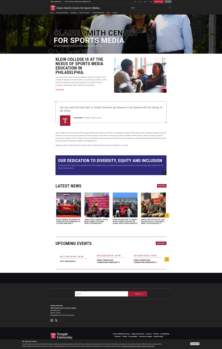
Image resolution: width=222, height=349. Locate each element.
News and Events (85, 12)
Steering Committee (62, 12)
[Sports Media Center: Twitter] (56, 320)
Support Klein (159, 1)
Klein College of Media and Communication (78, 1)
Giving (108, 12)
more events (161, 243)
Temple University (55, 1)
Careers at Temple (145, 336)
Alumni (140, 1)
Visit (135, 1)
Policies (156, 334)
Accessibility (133, 336)
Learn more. (60, 89)
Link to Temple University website (61, 336)
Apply (145, 1)
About (52, 12)
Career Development (98, 12)
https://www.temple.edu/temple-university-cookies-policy (138, 346)
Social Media (165, 334)
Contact (115, 12)
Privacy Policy (158, 336)
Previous (55, 215)
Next (167, 215)
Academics (74, 12)
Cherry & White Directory (121, 334)
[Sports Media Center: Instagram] (51, 320)
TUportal (150, 1)
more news (161, 186)
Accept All (195, 344)
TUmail (124, 336)
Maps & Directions (138, 334)
